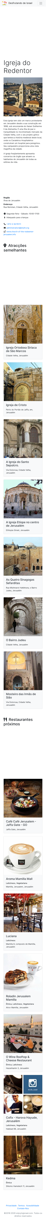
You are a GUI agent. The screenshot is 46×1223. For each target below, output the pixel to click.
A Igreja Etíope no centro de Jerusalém (22, 524)
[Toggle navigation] (41, 3)
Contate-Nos (23, 1208)
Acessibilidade (32, 1205)
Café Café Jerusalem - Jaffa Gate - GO (21, 823)
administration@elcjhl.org (17, 228)
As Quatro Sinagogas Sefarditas (20, 581)
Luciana (11, 936)
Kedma (10, 1178)
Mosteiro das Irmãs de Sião (21, 695)
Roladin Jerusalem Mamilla (18, 997)
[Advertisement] (23, 34)
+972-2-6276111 (13, 224)
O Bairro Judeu (16, 640)
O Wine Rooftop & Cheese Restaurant (19, 1058)
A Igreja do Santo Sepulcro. (17, 463)
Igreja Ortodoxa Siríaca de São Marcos (21, 349)
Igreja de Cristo (16, 405)
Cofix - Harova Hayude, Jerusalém (22, 1119)
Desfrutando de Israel (20, 3)
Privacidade (11, 1205)
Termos (21, 1205)
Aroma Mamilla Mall (19, 879)
